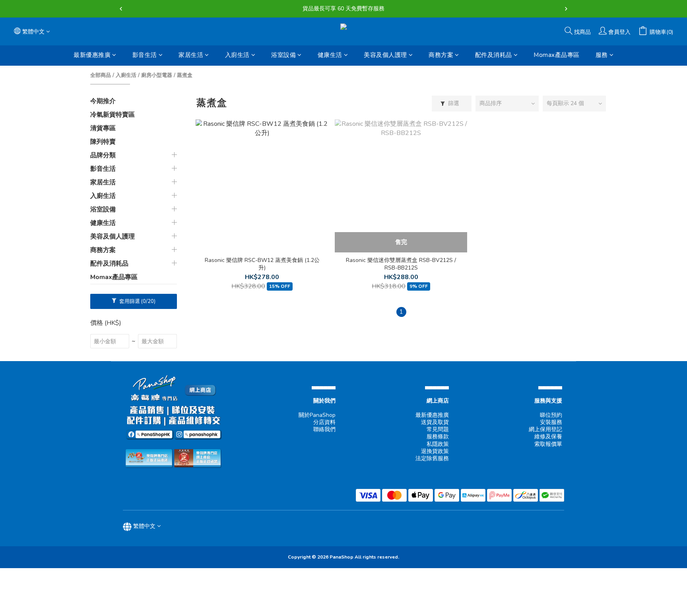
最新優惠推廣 (92, 55)
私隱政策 (438, 444)
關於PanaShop (317, 415)
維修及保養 (548, 436)
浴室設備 (283, 55)
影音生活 (144, 55)
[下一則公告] (566, 8)
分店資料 (324, 422)
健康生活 (330, 55)
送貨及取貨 (435, 422)
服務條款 (438, 436)
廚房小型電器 (156, 75)
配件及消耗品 (493, 55)
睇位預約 (551, 415)
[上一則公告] (120, 8)
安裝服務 (551, 422)
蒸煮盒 (184, 75)
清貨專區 (103, 128)
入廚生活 (237, 55)
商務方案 (441, 55)
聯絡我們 (324, 429)
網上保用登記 (545, 429)
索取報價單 (548, 444)
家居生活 (191, 55)
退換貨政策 (435, 451)
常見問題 (438, 429)
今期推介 (103, 101)
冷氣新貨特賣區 (112, 114)
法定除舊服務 (432, 458)
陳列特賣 (103, 141)
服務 (602, 55)
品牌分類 (103, 155)
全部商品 (100, 75)
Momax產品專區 (557, 55)
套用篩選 (136, 301)
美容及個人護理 (385, 55)
